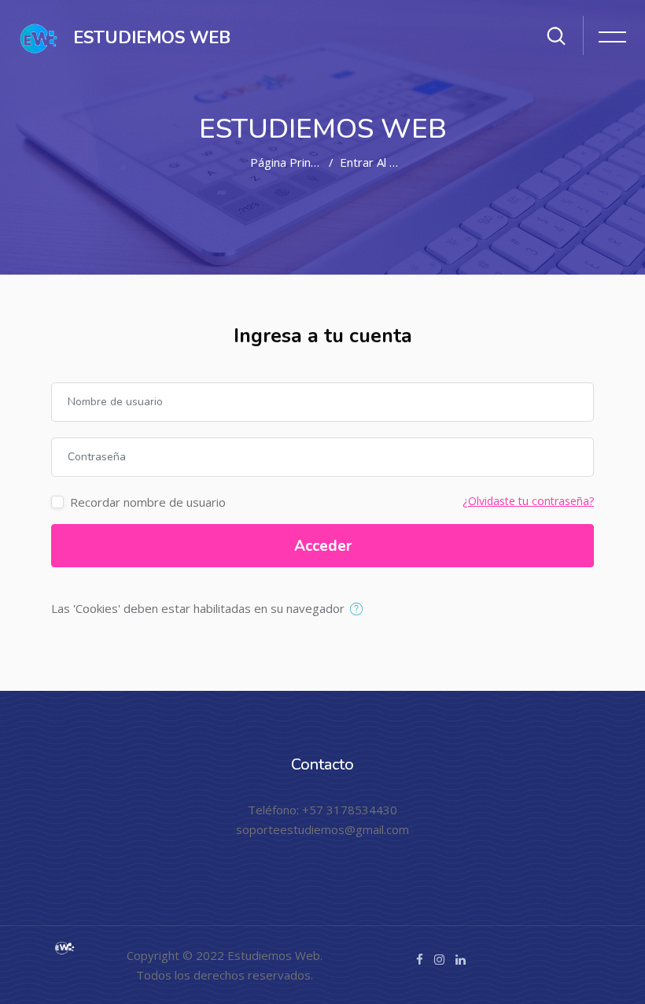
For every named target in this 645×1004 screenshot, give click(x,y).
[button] (360, 610)
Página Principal (292, 162)
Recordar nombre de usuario (148, 502)
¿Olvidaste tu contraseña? (528, 500)
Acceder (323, 546)
